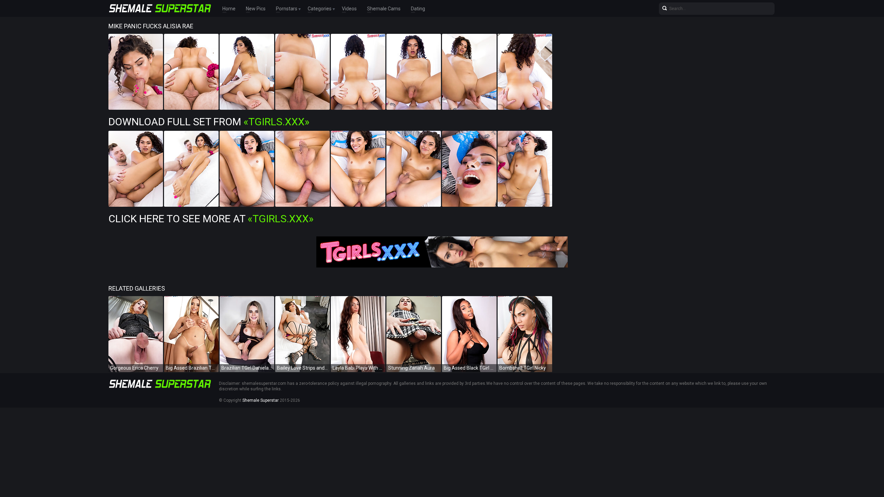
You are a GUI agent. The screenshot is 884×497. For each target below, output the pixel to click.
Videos (349, 8)
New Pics (256, 8)
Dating (418, 8)
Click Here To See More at (211, 219)
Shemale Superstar (260, 400)
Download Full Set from (208, 122)
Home (229, 8)
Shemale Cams (384, 8)
